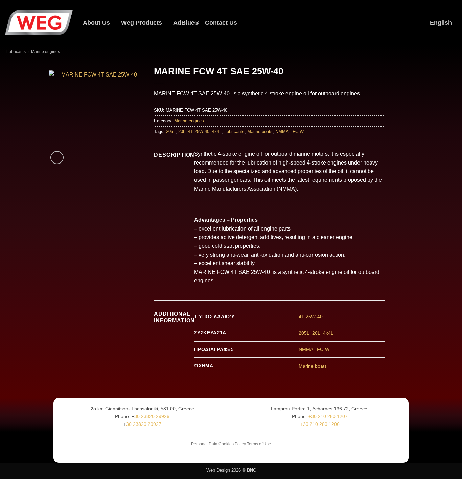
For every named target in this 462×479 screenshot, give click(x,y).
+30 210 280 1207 (328, 416)
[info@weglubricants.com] (382, 22)
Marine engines (45, 51)
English (441, 22)
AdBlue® (186, 22)
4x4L (217, 131)
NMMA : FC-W (289, 131)
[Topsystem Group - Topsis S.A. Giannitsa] (369, 22)
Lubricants (16, 51)
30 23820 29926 (151, 416)
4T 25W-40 (198, 131)
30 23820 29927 (143, 424)
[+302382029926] (409, 22)
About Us (96, 22)
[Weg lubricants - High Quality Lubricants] (39, 22)
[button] (356, 22)
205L (171, 131)
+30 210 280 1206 (320, 424)
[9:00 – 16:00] (396, 22)
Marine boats (260, 131)
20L (181, 131)
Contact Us (221, 22)
